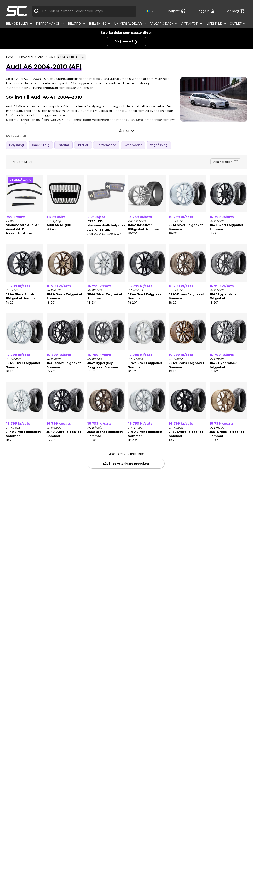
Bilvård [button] (74, 23)
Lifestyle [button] (214, 23)
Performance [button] (48, 23)
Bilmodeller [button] (17, 23)
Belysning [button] (97, 23)
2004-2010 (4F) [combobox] (69, 57)
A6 (51, 57)
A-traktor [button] (189, 23)
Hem (9, 57)
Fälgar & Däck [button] (161, 23)
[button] (150, 11)
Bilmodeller (25, 57)
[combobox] (84, 11)
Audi (41, 57)
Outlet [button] (235, 23)
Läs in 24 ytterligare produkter (126, 463)
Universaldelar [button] (128, 23)
